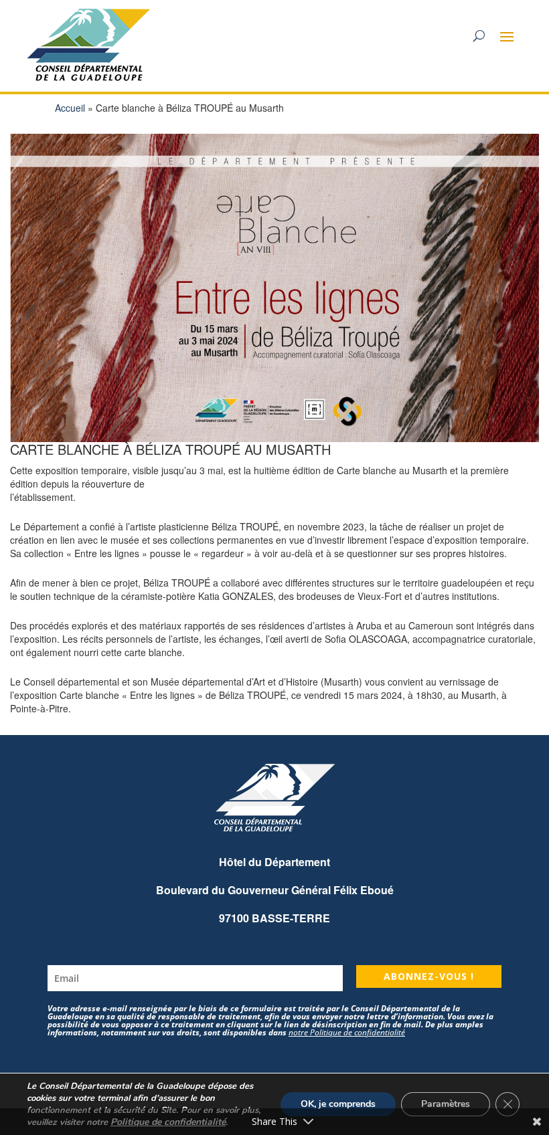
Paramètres (445, 1104)
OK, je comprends (338, 1104)
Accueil (70, 107)
